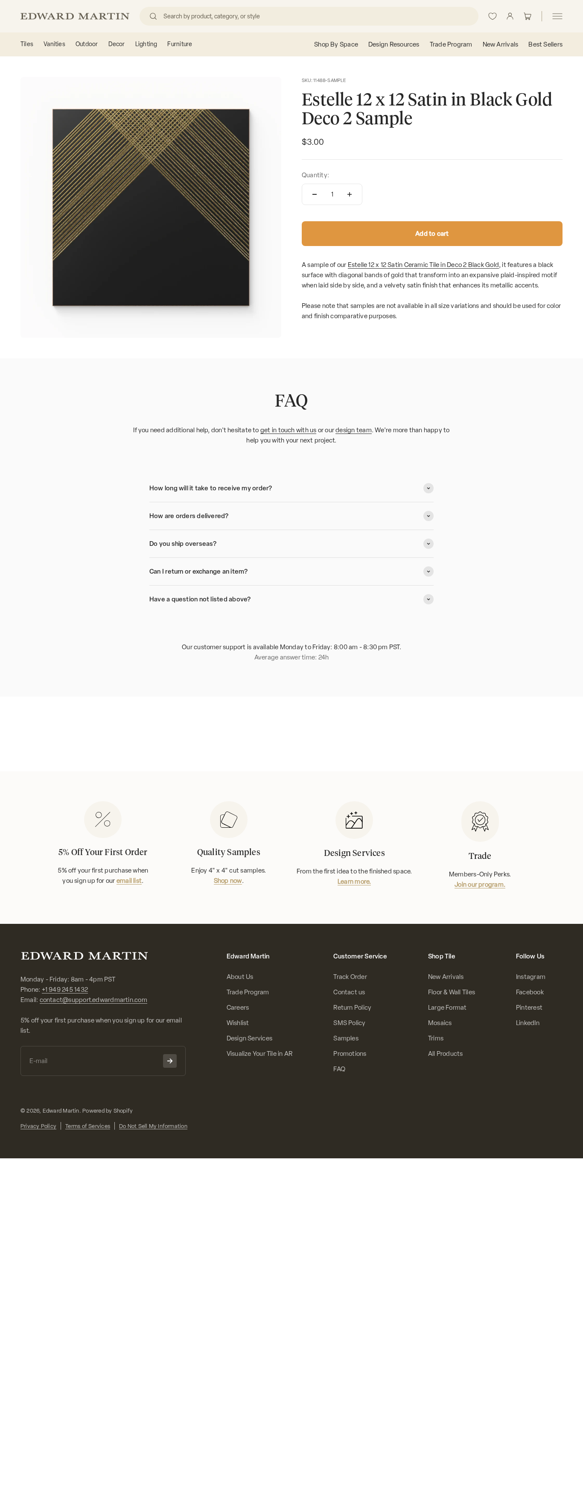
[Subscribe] (170, 1061)
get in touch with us (288, 430)
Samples (346, 1038)
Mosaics (440, 1023)
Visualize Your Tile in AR (260, 1054)
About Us (240, 977)
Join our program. (480, 884)
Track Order (350, 977)
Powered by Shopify (107, 1111)
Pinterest (529, 1007)
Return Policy (352, 1007)
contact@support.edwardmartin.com (93, 1000)
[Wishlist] (492, 16)
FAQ (339, 1069)
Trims (435, 1038)
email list (129, 881)
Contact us (349, 992)
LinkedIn (527, 1023)
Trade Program (248, 992)
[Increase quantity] (349, 194)
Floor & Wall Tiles (451, 992)
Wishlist (238, 1023)
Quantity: (315, 175)
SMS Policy (349, 1023)
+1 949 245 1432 (65, 989)
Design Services (249, 1038)
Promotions (349, 1054)
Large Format (447, 1007)
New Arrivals (446, 977)
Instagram (530, 977)
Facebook (530, 992)
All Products (445, 1054)
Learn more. (354, 881)
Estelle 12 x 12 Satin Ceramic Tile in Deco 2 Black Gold (423, 265)
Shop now (228, 881)
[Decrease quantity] (314, 194)
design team (353, 430)
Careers (238, 1007)
